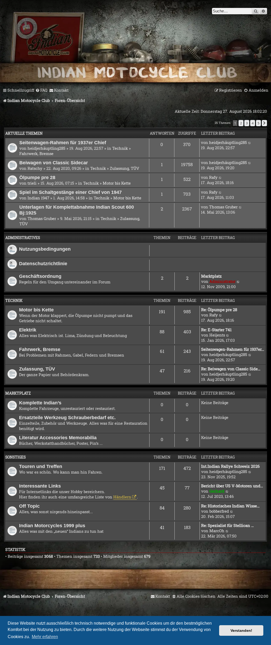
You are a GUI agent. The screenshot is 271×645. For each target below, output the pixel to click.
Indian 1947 (38, 197)
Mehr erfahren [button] (45, 636)
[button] (264, 123)
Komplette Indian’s (40, 402)
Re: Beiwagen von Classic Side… (230, 368)
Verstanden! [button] (241, 630)
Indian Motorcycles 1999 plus (52, 525)
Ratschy (35, 168)
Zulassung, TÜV (124, 168)
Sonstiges (15, 457)
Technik (120, 148)
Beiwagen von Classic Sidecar (53, 162)
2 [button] (241, 123)
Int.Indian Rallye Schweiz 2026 (230, 466)
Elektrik (27, 330)
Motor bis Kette (117, 183)
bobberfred (219, 511)
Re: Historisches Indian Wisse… (230, 505)
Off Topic (29, 506)
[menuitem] (41, 90)
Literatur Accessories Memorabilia (58, 437)
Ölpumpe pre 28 (37, 177)
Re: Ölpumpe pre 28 (219, 309)
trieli (32, 183)
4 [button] (253, 123)
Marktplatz (211, 276)
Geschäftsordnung (40, 276)
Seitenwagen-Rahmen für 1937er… (232, 349)
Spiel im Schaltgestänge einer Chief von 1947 (70, 192)
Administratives (22, 237)
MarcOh (216, 530)
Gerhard (216, 491)
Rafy (213, 177)
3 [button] (247, 123)
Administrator (222, 281)
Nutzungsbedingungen (45, 249)
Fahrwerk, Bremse (36, 153)
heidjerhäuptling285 (46, 148)
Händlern (122, 496)
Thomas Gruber (42, 218)
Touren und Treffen (40, 466)
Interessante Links (40, 486)
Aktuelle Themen (24, 133)
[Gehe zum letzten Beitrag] (249, 142)
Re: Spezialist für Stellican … (227, 525)
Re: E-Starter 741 (216, 329)
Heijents (217, 335)
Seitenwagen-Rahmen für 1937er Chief (62, 142)
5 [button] (258, 123)
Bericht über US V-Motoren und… (232, 485)
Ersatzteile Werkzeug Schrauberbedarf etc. (67, 417)
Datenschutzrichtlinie (43, 263)
